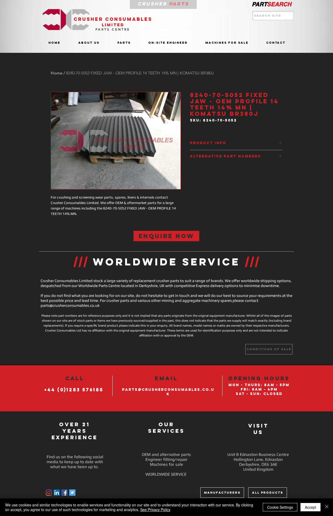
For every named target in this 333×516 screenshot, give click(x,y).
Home (56, 73)
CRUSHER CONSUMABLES (113, 19)
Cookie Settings (280, 507)
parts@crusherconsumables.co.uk (70, 305)
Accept (310, 507)
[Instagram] (49, 492)
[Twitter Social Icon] (72, 492)
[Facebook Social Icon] (64, 492)
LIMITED (113, 24)
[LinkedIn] (57, 492)
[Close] (327, 507)
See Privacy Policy (155, 509)
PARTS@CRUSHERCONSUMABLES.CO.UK (168, 391)
